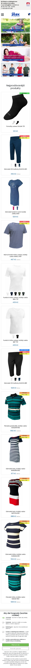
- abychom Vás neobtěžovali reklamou (16, 627)
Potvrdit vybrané (15, 648)
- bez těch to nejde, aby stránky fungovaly (16, 618)
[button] (29, 14)
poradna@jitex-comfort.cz (11, 5)
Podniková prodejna (9, 3)
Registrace (14, 1)
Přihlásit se (5, 1)
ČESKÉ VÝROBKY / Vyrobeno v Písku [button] (13, 30)
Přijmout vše (15, 645)
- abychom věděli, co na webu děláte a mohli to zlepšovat (16, 623)
